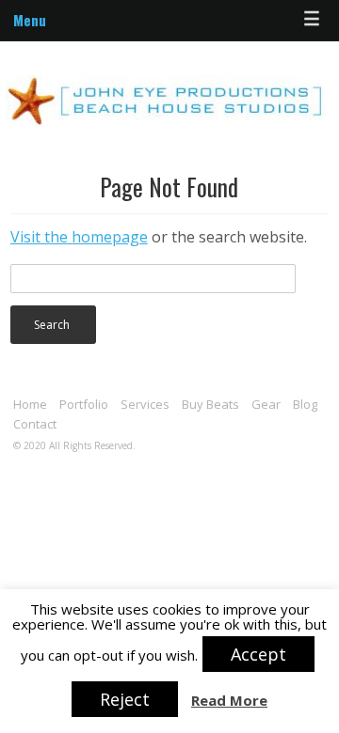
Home (30, 404)
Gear (266, 404)
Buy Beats (210, 404)
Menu (29, 19)
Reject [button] (125, 699)
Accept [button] (258, 654)
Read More (229, 701)
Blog (305, 404)
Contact (34, 423)
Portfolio (83, 404)
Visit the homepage (79, 236)
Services (145, 404)
